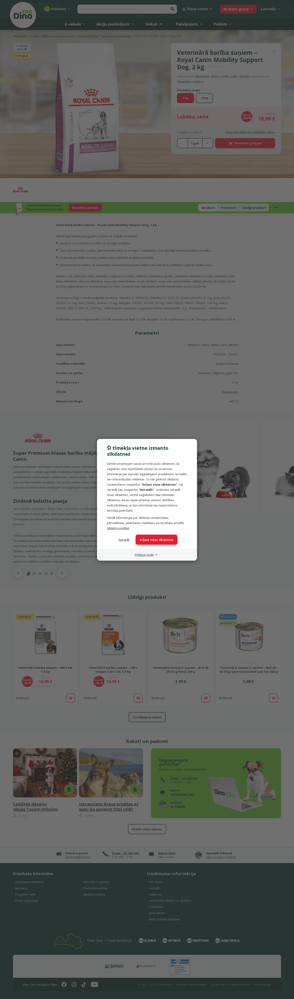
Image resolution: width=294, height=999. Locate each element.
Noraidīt (124, 540)
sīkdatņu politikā (118, 528)
